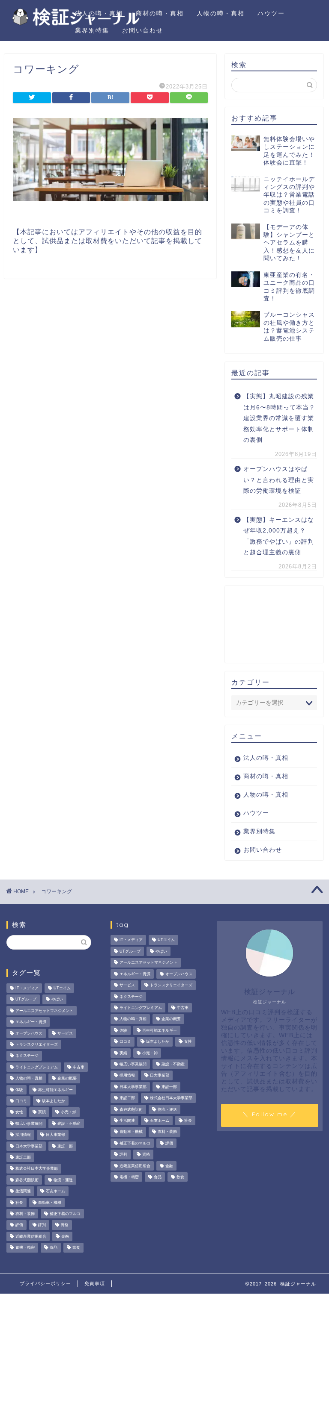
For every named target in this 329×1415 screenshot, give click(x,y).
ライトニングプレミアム (36, 1067)
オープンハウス (28, 1033)
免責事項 (94, 1283)
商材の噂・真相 (160, 13)
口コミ (21, 1101)
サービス (65, 1033)
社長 (19, 1202)
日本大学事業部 (28, 1146)
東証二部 (23, 1157)
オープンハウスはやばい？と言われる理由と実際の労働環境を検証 (278, 480)
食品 (53, 1248)
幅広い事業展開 (28, 1123)
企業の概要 (67, 1079)
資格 (65, 1225)
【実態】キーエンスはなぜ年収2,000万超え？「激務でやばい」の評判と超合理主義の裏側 (278, 536)
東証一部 (65, 1146)
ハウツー (271, 13)
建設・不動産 (69, 1123)
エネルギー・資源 (30, 1022)
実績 (42, 1112)
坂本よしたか (53, 1101)
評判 (42, 1225)
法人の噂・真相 (99, 13)
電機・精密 (25, 1248)
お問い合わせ (142, 30)
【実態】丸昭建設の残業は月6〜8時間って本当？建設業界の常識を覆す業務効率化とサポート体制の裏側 (279, 418)
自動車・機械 (49, 1202)
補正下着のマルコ (65, 1214)
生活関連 (23, 1191)
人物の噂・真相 (221, 13)
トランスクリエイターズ (36, 1044)
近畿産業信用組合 (30, 1236)
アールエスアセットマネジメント (44, 1011)
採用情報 (23, 1135)
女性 (19, 1112)
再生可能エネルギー (55, 1090)
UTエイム (62, 988)
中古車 (78, 1067)
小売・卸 (68, 1112)
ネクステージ (27, 1056)
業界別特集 (92, 30)
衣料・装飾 (25, 1214)
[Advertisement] (274, 624)
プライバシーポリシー (45, 1283)
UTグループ (25, 999)
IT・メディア (27, 988)
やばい (57, 999)
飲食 (76, 1248)
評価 (19, 1225)
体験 (19, 1090)
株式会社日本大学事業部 (36, 1169)
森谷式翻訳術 (27, 1180)
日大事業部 (55, 1135)
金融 (65, 1236)
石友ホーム (55, 1191)
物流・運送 (63, 1180)
